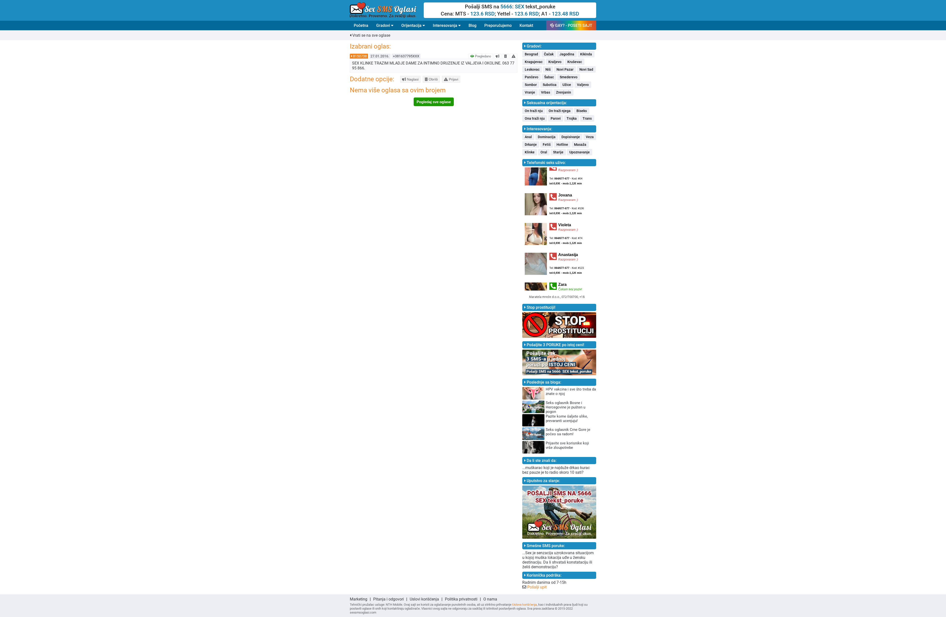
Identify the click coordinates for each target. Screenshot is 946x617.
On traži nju (534, 111)
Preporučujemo (498, 25)
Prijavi (453, 79)
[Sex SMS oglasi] (387, 10)
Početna (361, 25)
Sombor (531, 85)
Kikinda (586, 54)
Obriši (433, 79)
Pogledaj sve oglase (434, 102)
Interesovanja (445, 25)
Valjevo (583, 85)
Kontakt (526, 25)
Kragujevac (533, 62)
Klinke (530, 152)
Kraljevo (554, 62)
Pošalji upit (537, 587)
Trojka (572, 118)
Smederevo (568, 77)
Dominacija (547, 137)
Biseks (581, 111)
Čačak (549, 54)
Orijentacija (411, 25)
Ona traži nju (535, 118)
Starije (558, 152)
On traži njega (560, 111)
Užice (566, 85)
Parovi (556, 118)
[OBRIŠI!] (505, 56)
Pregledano (482, 56)
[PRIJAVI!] (513, 56)
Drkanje (531, 144)
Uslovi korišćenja (424, 599)
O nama (490, 599)
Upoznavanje (579, 152)
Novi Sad (586, 69)
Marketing (358, 599)
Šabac (549, 77)
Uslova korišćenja (524, 604)
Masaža (580, 144)
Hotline (562, 144)
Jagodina (566, 54)
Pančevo (531, 77)
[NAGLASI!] (497, 56)
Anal (528, 137)
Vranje (530, 92)
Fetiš (547, 144)
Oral (544, 152)
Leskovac (532, 69)
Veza (590, 137)
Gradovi (383, 25)
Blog (472, 25)
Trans (587, 118)
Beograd (531, 54)
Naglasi (412, 79)
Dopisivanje (570, 137)
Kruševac (574, 62)
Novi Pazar (565, 69)
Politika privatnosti (461, 599)
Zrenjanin (563, 92)
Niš (548, 69)
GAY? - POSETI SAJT (573, 25)
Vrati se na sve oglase (370, 35)
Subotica (550, 85)
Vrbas (545, 92)
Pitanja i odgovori (388, 599)
